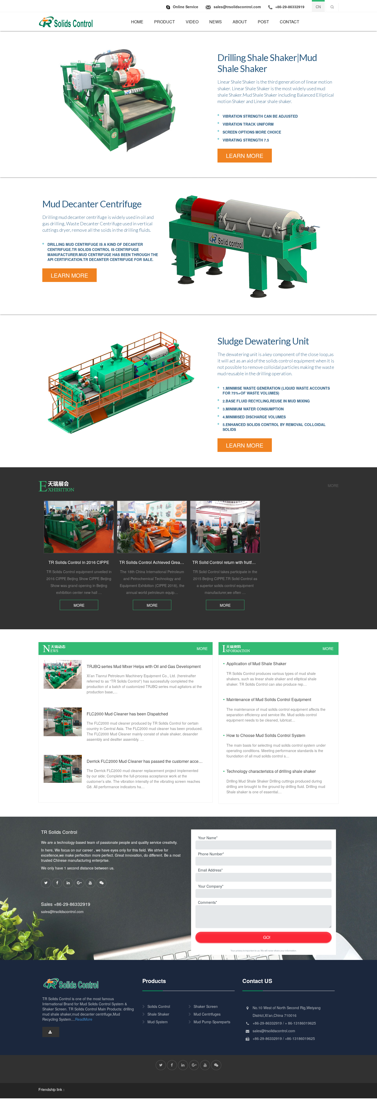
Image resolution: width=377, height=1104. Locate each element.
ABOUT (240, 22)
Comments (207, 902)
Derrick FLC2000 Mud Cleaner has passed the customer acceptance (145, 761)
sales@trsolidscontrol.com (62, 911)
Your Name (207, 837)
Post (263, 22)
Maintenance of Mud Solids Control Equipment (268, 699)
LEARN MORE (244, 155)
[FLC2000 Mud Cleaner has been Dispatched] (63, 721)
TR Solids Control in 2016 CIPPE (78, 562)
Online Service (185, 6)
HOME (137, 22)
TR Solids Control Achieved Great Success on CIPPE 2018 (173, 562)
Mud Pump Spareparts (212, 1021)
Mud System (157, 1021)
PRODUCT (164, 22)
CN (318, 6)
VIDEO (192, 22)
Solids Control (158, 1006)
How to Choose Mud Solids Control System (265, 735)
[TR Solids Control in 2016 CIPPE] (79, 527)
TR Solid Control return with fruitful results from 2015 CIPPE (246, 562)
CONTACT (289, 22)
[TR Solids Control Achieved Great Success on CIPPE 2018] (152, 527)
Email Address (209, 870)
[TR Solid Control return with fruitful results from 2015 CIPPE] (225, 527)
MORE (333, 485)
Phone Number (210, 853)
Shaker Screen (206, 1006)
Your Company (210, 886)
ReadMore (83, 1019)
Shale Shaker (158, 1014)
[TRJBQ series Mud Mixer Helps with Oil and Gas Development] (63, 673)
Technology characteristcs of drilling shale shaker (271, 771)
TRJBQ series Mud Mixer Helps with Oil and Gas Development (144, 666)
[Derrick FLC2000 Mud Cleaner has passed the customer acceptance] (63, 768)
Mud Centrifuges (207, 1014)
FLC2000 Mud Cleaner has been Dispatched (127, 714)
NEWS (215, 22)
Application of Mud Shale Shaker (256, 663)
